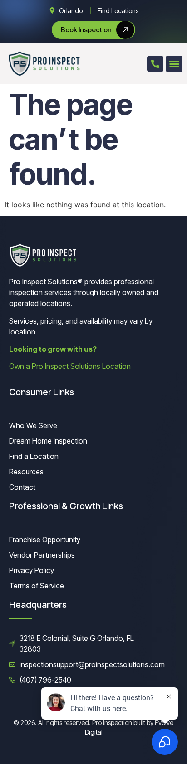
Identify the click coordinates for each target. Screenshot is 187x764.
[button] (174, 64)
